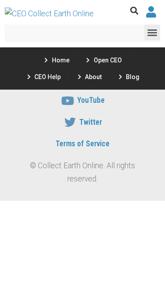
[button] (134, 11)
